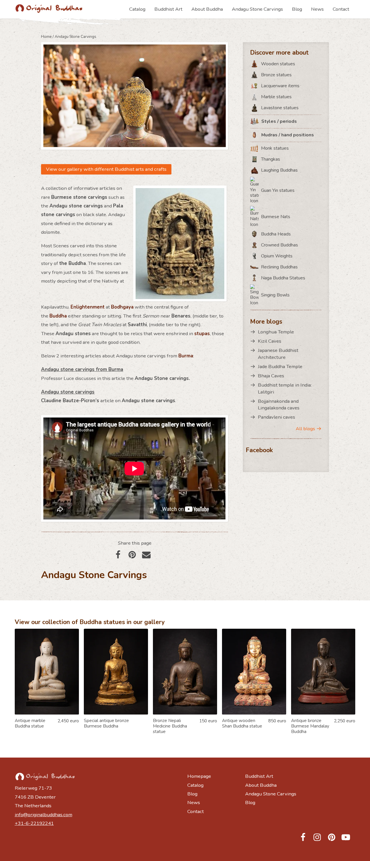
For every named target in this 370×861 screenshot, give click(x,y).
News (317, 9)
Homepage (199, 776)
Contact (341, 9)
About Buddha (207, 9)
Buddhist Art (168, 9)
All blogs (305, 428)
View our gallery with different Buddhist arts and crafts (106, 169)
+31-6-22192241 (34, 823)
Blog (297, 9)
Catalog (137, 9)
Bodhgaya (122, 307)
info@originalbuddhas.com (43, 814)
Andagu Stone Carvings (257, 9)
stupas (202, 333)
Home (46, 36)
